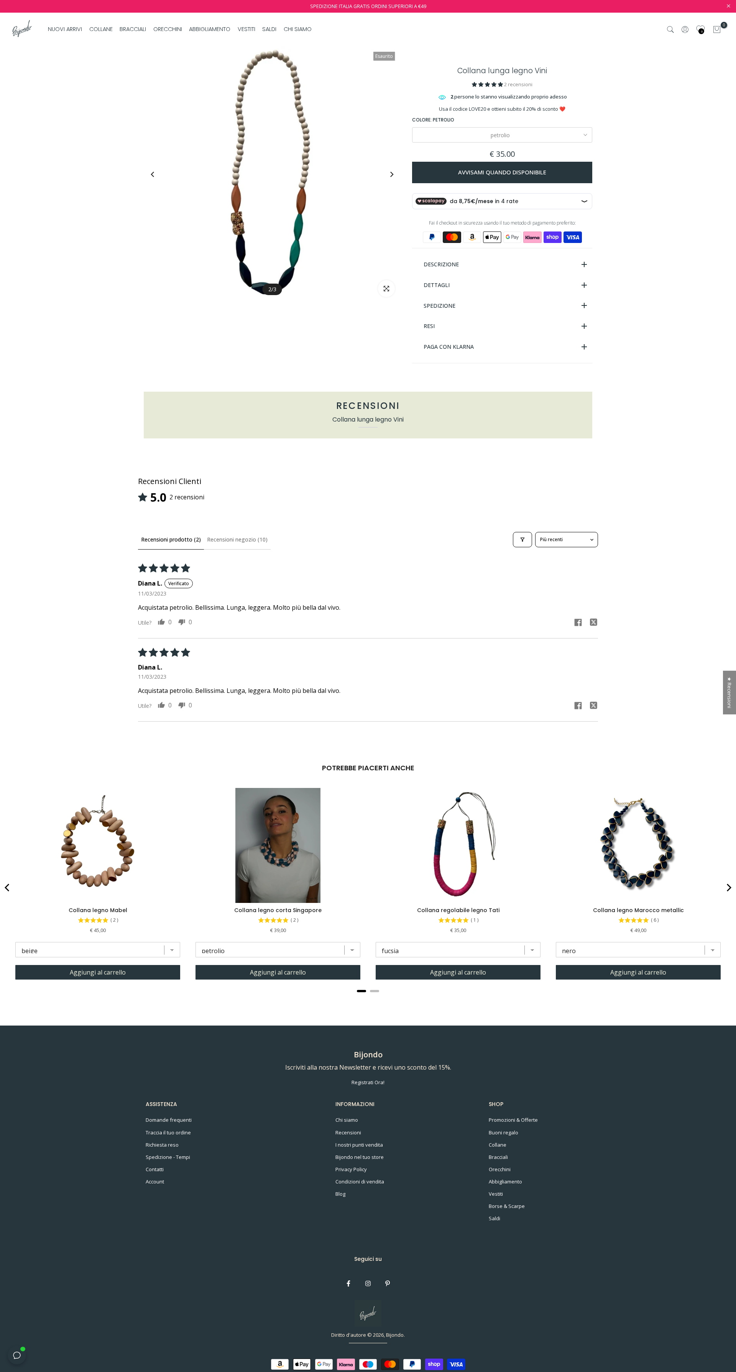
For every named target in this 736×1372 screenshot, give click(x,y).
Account (155, 1181)
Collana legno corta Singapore (278, 910)
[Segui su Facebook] (348, 1283)
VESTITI (246, 29)
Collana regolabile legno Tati (458, 910)
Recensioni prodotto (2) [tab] (171, 539)
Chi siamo (346, 1119)
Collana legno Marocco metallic (638, 910)
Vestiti (496, 1193)
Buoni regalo (503, 1132)
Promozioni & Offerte (513, 1119)
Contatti (155, 1169)
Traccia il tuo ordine (168, 1132)
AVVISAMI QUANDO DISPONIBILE (502, 172)
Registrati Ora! (368, 1082)
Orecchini (500, 1169)
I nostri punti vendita (359, 1144)
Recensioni (348, 1132)
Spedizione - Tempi (168, 1157)
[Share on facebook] (578, 623)
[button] (488, 84)
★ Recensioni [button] (729, 692)
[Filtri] (522, 539)
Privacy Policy (351, 1169)
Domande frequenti (169, 1119)
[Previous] (160, 174)
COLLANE (101, 29)
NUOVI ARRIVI (65, 29)
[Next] (384, 174)
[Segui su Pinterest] (387, 1283)
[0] (717, 29)
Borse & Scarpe (507, 1206)
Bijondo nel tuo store (359, 1157)
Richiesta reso (162, 1144)
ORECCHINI (167, 29)
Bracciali (498, 1157)
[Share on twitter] (593, 623)
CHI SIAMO (297, 29)
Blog (340, 1193)
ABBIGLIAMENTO (209, 29)
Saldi (494, 1218)
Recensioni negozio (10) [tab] (237, 539)
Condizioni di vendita (359, 1181)
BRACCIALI (133, 29)
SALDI (269, 29)
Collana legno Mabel (98, 910)
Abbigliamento (505, 1181)
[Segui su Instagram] (368, 1283)
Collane (497, 1144)
